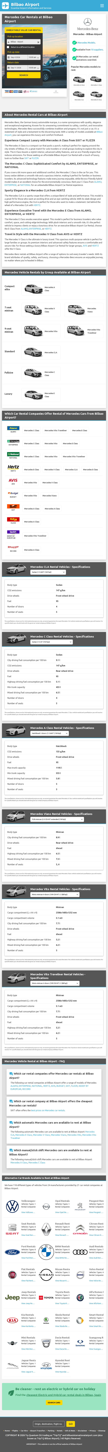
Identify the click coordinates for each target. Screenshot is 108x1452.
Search (23, 75)
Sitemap (101, 1431)
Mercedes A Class (19, 1162)
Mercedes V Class (41, 1135)
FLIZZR (35, 158)
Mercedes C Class (36, 1162)
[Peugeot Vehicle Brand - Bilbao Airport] (80, 1206)
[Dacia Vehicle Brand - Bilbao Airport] (46, 1343)
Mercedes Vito (74, 1135)
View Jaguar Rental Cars (31, 1372)
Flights (15, 1431)
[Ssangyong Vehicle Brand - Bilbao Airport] (80, 1343)
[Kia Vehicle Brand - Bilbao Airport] (12, 1320)
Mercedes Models (86, 42)
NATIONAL (25, 185)
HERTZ (37, 205)
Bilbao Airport (31, 5)
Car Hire (24, 1431)
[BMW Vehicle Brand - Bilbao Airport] (46, 1252)
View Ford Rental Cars (30, 1258)
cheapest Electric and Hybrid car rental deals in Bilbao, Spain (63, 1394)
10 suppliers (97, 49)
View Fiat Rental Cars (29, 1281)
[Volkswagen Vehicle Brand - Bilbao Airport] (12, 1206)
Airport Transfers (37, 1431)
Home (7, 1431)
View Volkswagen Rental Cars (33, 1212)
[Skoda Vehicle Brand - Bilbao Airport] (46, 1320)
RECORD (26, 1089)
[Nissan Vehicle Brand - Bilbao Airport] (46, 1274)
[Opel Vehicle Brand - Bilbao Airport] (46, 1206)
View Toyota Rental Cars (65, 1303)
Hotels (60, 1431)
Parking (51, 1431)
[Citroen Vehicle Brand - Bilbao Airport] (80, 1229)
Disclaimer (82, 1431)
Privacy (93, 1431)
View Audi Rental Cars (98, 1258)
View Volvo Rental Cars (98, 1281)
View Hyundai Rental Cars (65, 1372)
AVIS (85, 246)
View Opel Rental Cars (64, 1212)
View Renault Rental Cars (65, 1235)
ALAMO (97, 182)
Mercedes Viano (58, 1135)
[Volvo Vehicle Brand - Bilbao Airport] (80, 1274)
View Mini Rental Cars (30, 1349)
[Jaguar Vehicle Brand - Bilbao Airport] (12, 1366)
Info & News (70, 1431)
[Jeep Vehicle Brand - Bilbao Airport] (12, 1297)
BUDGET (61, 1086)
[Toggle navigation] (102, 6)
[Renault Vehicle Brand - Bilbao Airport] (46, 1229)
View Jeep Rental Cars (30, 1303)
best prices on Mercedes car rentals (48, 1110)
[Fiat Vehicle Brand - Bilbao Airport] (12, 1274)
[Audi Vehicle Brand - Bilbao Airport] (80, 1252)
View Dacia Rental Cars (64, 1349)
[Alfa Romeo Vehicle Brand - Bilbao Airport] (80, 1297)
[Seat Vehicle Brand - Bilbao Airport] (12, 1229)
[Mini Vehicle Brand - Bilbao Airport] (12, 1343)
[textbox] (24, 41)
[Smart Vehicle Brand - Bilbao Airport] (80, 1320)
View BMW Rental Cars (64, 1258)
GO (71, 1423)
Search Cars (54, 1403)
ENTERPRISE (11, 185)
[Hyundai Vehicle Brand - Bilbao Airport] (46, 1366)
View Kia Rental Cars (29, 1326)
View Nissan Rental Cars (65, 1281)
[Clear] (38, 42)
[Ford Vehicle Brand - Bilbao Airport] (12, 1252)
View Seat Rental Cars (30, 1235)
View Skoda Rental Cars (64, 1326)
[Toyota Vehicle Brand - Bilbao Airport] (46, 1297)
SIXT (26, 158)
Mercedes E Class (23, 1135)
